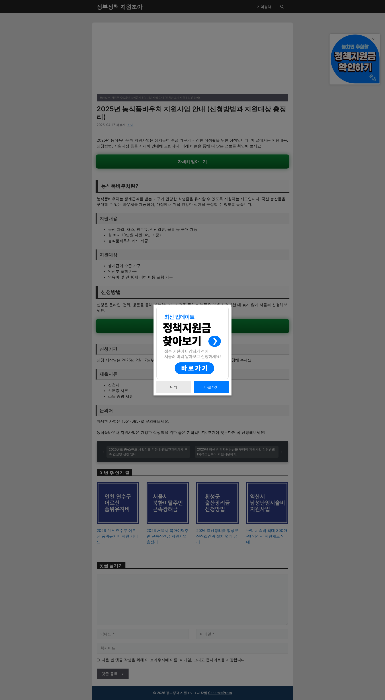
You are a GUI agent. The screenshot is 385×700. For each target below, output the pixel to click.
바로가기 (211, 387)
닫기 (173, 387)
